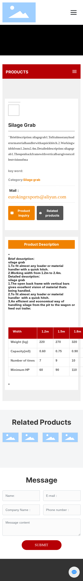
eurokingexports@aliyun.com (37, 197)
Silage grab (31, 180)
